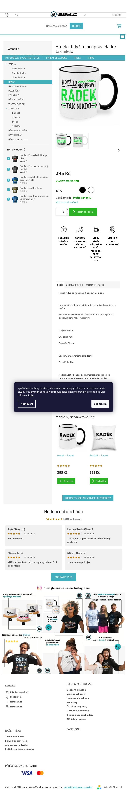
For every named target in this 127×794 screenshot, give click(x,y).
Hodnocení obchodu (63, 511)
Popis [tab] (60, 285)
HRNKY (11, 82)
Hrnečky (16, 117)
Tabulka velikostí (14, 736)
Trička (15, 122)
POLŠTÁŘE (13, 95)
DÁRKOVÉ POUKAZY (18, 139)
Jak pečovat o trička (16, 745)
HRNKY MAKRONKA (17, 86)
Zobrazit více (63, 577)
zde (31, 395)
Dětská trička (18, 77)
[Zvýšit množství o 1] (67, 210)
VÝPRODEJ (13, 108)
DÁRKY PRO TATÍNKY (18, 130)
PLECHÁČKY (14, 90)
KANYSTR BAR (15, 135)
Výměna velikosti (76, 694)
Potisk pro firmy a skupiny (19, 749)
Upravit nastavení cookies (78, 787)
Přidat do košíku (85, 211)
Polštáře (16, 126)
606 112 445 (15, 697)
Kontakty (72, 702)
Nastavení (27, 404)
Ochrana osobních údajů (80, 715)
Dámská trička (19, 73)
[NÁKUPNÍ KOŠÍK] (119, 26)
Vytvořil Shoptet (113, 787)
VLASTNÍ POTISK (16, 104)
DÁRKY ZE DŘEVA (16, 99)
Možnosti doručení (67, 202)
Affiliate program (76, 719)
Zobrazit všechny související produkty (88, 498)
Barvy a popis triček (16, 741)
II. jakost (16, 113)
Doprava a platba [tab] (74, 285)
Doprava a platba (76, 690)
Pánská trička (18, 68)
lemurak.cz (16, 701)
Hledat (76, 25)
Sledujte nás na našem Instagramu (67, 588)
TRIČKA (12, 64)
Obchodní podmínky (78, 710)
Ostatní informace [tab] (95, 285)
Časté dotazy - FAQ (77, 706)
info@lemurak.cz (19, 692)
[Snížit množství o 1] (67, 214)
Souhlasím (100, 404)
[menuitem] (22, 58)
